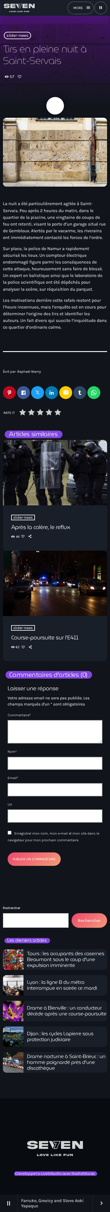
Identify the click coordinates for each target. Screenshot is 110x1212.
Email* (13, 778)
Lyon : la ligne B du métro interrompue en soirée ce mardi (62, 985)
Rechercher (11, 908)
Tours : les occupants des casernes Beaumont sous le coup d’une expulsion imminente (65, 960)
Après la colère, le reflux (40, 527)
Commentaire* (19, 715)
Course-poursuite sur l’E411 (44, 637)
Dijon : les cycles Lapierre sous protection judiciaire (60, 1036)
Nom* (12, 752)
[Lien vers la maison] (19, 8)
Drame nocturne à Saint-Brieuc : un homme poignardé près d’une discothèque (66, 1062)
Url (10, 804)
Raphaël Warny (29, 372)
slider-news (17, 35)
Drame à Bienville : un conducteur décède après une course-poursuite (66, 1011)
